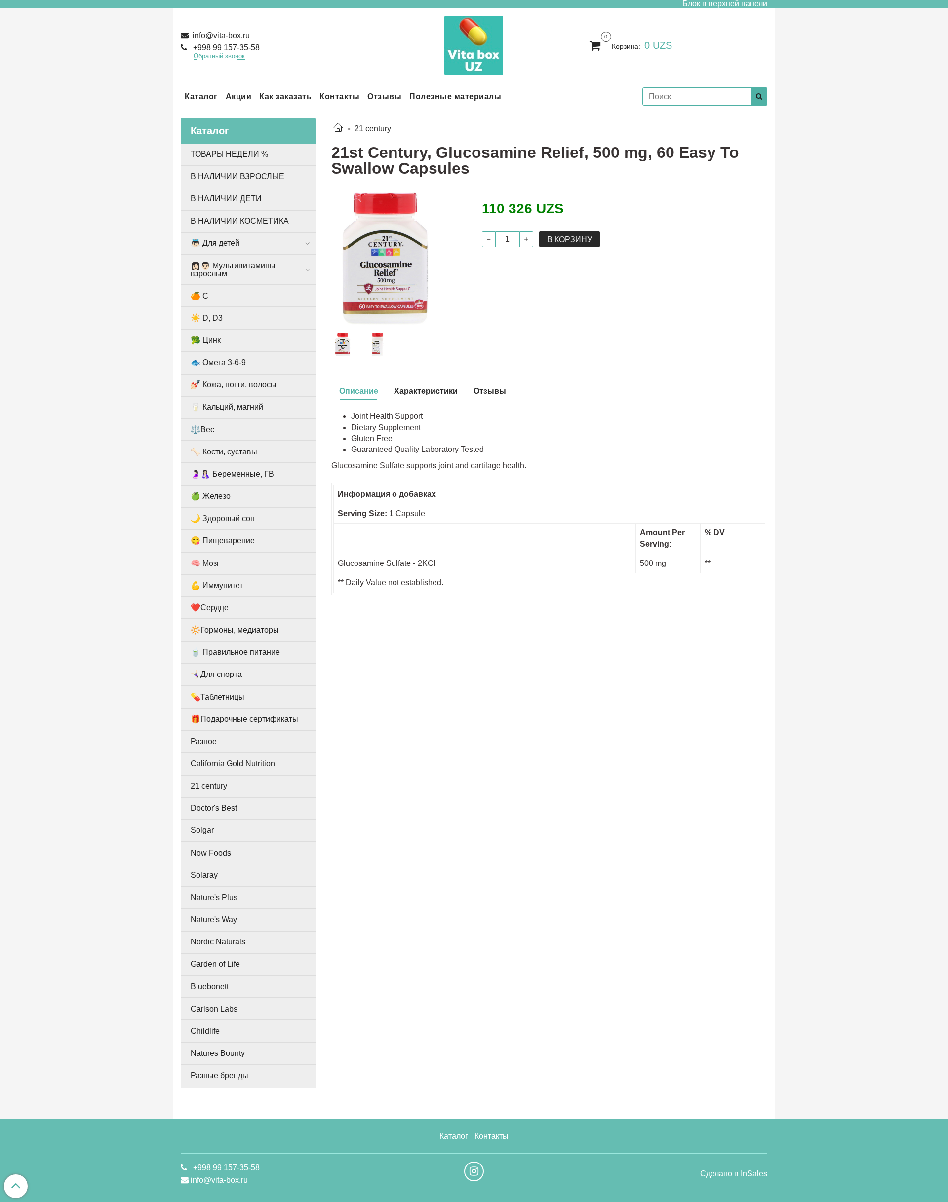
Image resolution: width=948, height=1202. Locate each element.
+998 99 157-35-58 (225, 47)
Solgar (202, 830)
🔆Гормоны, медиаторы (235, 630)
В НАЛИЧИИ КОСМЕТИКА (240, 221)
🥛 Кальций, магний (227, 407)
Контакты (339, 96)
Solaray (204, 875)
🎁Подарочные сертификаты (244, 719)
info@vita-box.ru (220, 35)
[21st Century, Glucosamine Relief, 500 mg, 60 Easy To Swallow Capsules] (398, 259)
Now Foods (211, 853)
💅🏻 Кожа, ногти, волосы (233, 384)
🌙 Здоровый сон (223, 518)
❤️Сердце (210, 607)
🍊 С (199, 296)
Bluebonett (210, 986)
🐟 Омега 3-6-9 (218, 362)
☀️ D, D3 (207, 318)
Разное (204, 741)
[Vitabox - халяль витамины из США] (473, 43)
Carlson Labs (214, 1009)
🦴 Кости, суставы (224, 452)
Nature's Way (214, 919)
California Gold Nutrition (233, 763)
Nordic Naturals (218, 942)
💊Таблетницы (217, 697)
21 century (373, 128)
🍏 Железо (211, 496)
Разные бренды (219, 1075)
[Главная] (338, 128)
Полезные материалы (455, 96)
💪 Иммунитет (217, 585)
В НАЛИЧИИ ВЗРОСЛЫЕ (237, 176)
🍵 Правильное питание (235, 652)
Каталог (201, 96)
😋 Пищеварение (223, 540)
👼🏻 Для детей (215, 243)
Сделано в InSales (733, 1174)
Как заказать (285, 96)
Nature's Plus (214, 897)
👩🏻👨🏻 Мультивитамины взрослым (233, 270)
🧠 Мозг (205, 563)
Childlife (205, 1031)
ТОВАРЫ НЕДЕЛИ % (229, 154)
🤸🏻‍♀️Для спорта (216, 674)
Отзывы (384, 96)
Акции (239, 96)
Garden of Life (215, 964)
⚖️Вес (202, 429)
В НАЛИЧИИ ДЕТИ (226, 198)
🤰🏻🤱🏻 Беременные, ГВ (232, 474)
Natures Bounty (218, 1053)
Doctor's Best (214, 808)
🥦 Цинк (206, 340)
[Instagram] (474, 1171)
